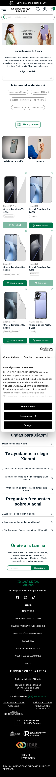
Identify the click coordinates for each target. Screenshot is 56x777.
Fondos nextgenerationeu (13, 713)
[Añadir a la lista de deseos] (26, 173)
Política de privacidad (14, 703)
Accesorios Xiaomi (17, 92)
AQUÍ (23, 385)
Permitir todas (28, 406)
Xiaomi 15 (18, 107)
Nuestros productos (28, 648)
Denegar (28, 425)
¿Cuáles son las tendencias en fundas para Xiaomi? (26, 489)
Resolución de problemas (28, 633)
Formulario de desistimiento (42, 707)
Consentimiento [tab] (11, 357)
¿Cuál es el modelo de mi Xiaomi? (18, 514)
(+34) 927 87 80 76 (37, 696)
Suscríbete (40, 568)
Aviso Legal (13, 706)
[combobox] (28, 77)
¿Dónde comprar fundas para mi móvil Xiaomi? (24, 530)
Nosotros (28, 611)
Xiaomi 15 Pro (36, 107)
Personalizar (26, 416)
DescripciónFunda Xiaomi (14, 444)
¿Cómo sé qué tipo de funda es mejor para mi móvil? (26, 478)
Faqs (28, 663)
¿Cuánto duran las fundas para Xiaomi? (21, 522)
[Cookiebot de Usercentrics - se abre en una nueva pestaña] (40, 349)
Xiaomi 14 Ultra (40, 92)
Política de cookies (42, 703)
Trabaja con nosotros (28, 618)
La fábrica (28, 641)
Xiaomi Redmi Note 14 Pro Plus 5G (28, 100)
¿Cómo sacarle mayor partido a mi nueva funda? (25, 468)
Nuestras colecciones (28, 656)
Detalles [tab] (28, 357)
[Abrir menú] (3, 9)
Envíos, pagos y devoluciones (28, 626)
